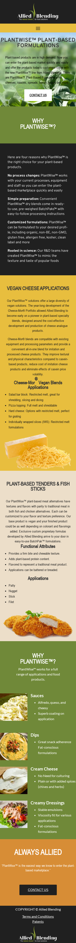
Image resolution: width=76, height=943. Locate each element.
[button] (38, 28)
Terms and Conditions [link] (38, 916)
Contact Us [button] (38, 95)
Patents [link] (38, 921)
